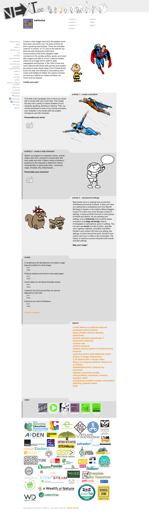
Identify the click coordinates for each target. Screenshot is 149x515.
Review (71, 28)
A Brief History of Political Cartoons (90, 327)
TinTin (75, 385)
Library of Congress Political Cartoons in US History (92, 363)
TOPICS (17, 74)
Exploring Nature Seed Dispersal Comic (92, 353)
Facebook (15, 98)
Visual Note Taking (96, 414)
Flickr (17, 105)
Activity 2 (72, 22)
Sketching (85, 413)
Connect (16, 90)
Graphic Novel (64, 414)
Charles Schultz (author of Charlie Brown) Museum (93, 350)
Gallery (17, 47)
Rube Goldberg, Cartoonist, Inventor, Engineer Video (90, 376)
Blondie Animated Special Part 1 (88, 337)
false (28, 270)
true (28, 267)
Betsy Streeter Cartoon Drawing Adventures (88, 334)
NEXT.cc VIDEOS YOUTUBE (13, 83)
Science (16, 61)
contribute (15, 92)
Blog (18, 44)
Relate (92, 22)
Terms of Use (73, 507)
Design (17, 55)
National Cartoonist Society (86, 372)
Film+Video (53, 413)
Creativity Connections (14, 67)
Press (17, 79)
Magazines (75, 413)
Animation (42, 413)
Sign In (17, 107)
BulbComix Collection (83, 340)
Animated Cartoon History (85, 329)
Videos (17, 71)
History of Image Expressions (87, 356)
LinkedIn (16, 102)
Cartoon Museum (81, 345)
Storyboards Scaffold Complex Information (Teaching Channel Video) (94, 382)
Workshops (15, 64)
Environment (14, 58)
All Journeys (15, 41)
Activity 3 (72, 25)
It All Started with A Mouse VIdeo (88, 359)
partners (16, 87)
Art (18, 52)
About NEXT (15, 50)
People (17, 77)
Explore (93, 19)
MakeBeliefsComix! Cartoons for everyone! (88, 368)
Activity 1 (72, 19)
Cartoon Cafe (79, 343)
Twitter (17, 95)
